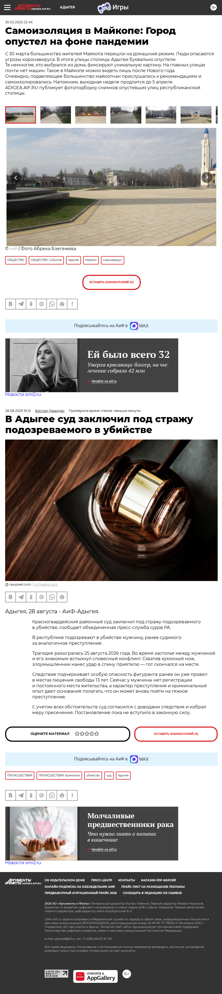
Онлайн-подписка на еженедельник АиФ (80, 887)
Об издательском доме (65, 880)
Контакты (126, 880)
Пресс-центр (101, 880)
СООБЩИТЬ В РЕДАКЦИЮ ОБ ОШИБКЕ (152, 893)
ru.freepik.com (46, 584)
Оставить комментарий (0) (111, 282)
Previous (16, 178)
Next (207, 178)
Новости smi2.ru (23, 394)
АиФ (13, 249)
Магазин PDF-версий (158, 880)
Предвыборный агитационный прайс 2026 (81, 893)
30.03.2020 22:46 (18, 22)
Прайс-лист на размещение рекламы (153, 887)
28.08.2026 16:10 (18, 411)
